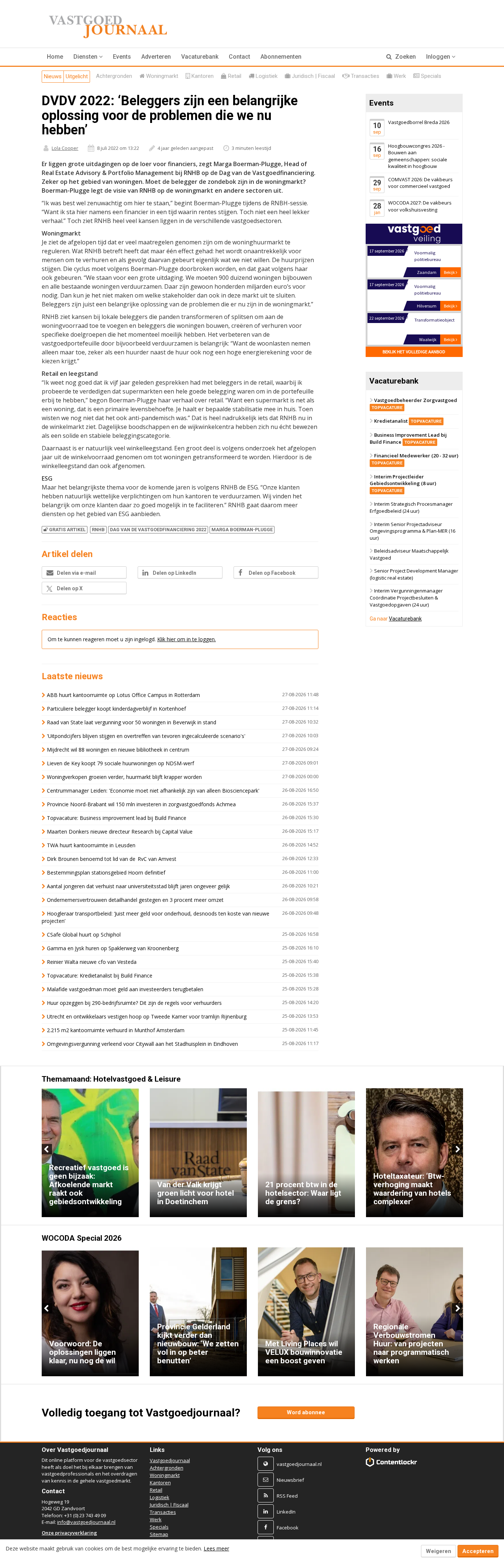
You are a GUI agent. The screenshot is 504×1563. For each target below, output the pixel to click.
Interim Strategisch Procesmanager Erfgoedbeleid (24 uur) (411, 508)
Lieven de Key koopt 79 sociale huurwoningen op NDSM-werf (120, 763)
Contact (239, 56)
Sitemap (159, 1534)
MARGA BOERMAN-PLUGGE (242, 529)
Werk (156, 1519)
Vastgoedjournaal (170, 1460)
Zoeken (405, 56)
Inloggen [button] (439, 56)
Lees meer (216, 1548)
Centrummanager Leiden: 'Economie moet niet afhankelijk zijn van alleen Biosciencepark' (153, 790)
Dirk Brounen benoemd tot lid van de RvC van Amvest (112, 858)
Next (457, 1149)
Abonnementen (280, 56)
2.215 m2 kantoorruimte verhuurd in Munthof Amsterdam (115, 1030)
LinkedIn (286, 1511)
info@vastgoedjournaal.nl (86, 1522)
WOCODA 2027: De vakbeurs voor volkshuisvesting (420, 206)
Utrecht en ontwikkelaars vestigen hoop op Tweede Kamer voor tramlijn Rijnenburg (146, 1016)
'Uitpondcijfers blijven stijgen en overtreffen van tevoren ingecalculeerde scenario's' (146, 735)
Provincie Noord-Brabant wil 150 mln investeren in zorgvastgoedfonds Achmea (141, 804)
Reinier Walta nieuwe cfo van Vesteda (92, 961)
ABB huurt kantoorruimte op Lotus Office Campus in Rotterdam (123, 694)
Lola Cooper (65, 148)
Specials (159, 1527)
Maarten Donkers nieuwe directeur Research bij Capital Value (120, 831)
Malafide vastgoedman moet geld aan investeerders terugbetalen (125, 989)
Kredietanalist (408, 421)
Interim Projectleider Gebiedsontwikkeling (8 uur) (403, 483)
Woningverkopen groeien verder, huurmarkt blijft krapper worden (124, 776)
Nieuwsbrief (290, 1480)
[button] (88, 57)
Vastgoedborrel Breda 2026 (418, 122)
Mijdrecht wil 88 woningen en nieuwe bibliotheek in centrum (118, 749)
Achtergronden (166, 1467)
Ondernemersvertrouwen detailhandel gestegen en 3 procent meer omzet (135, 899)
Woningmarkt (165, 1475)
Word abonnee (306, 1412)
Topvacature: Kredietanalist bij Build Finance (99, 975)
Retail (156, 1490)
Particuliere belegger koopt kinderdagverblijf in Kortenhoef (116, 708)
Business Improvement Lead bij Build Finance (408, 438)
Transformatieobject (434, 320)
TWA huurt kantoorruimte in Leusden (91, 845)
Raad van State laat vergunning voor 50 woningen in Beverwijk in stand (131, 722)
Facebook (287, 1527)
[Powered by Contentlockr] (392, 1462)
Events (122, 56)
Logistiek (159, 1497)
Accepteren (478, 1551)
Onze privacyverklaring (69, 1532)
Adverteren (156, 56)
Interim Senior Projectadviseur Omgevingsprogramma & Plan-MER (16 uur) (412, 531)
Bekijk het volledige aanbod (414, 351)
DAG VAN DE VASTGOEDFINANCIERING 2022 (158, 529)
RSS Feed (287, 1495)
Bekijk (450, 272)
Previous (47, 1149)
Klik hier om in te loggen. (186, 639)
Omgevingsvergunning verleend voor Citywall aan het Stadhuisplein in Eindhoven (142, 1043)
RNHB (98, 529)
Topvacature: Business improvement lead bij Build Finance (116, 817)
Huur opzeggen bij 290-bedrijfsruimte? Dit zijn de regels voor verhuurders (134, 1002)
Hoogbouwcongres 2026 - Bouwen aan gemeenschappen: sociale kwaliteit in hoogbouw (417, 156)
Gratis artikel (67, 529)
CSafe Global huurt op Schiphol (84, 934)
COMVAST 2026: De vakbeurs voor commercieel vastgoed (420, 183)
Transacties (163, 1512)
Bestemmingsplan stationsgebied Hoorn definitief (106, 872)
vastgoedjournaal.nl (299, 1464)
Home (55, 56)
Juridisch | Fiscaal (169, 1504)
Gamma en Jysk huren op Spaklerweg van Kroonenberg (113, 948)
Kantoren (160, 1482)
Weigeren (438, 1551)
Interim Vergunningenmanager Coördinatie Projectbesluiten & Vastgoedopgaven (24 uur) (406, 598)
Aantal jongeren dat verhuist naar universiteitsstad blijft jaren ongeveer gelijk (138, 886)
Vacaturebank (199, 56)
